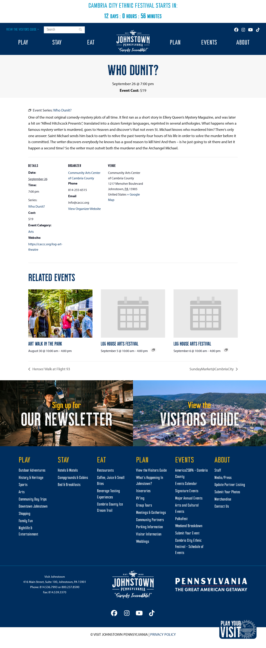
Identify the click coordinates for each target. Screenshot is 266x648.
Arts (31, 231)
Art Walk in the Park (45, 343)
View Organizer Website (84, 209)
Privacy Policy (163, 634)
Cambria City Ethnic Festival (121, 6)
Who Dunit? (36, 206)
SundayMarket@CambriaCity (212, 369)
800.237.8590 (70, 587)
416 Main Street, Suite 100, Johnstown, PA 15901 (54, 582)
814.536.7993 (49, 587)
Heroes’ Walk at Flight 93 (51, 369)
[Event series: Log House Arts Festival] (153, 350)
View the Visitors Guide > (22, 29)
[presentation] (60, 313)
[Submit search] (80, 30)
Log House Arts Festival (119, 343)
